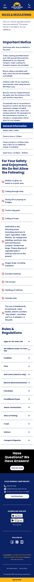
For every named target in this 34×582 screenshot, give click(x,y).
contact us (6, 29)
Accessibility (7, 555)
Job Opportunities (12, 568)
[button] (5, 6)
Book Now (17, 580)
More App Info (17, 525)
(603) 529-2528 (11, 486)
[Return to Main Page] (17, 6)
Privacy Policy (23, 568)
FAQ (15, 27)
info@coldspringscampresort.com (17, 489)
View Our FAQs (17, 468)
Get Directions (17, 496)
